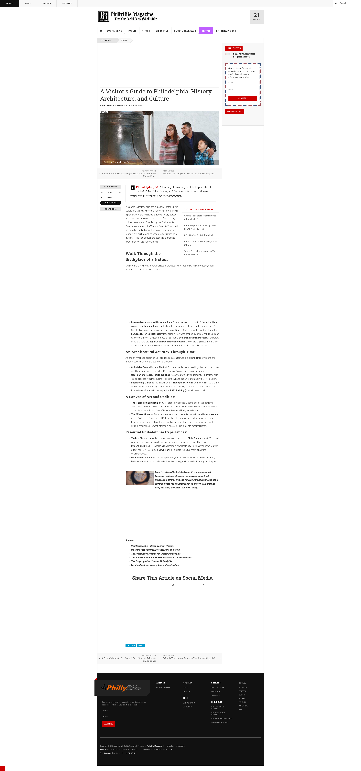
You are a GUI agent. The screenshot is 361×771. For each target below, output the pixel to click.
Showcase (215, 692)
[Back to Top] (2, 768)
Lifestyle (162, 30)
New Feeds (215, 695)
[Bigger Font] (119, 192)
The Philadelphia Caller (221, 719)
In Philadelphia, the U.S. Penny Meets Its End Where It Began (200, 227)
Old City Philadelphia (197, 209)
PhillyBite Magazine (154, 746)
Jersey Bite (67, 3)
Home (100, 30)
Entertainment (226, 30)
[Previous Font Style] (101, 197)
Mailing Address (163, 688)
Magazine (10, 3)
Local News (114, 30)
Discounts (46, 3)
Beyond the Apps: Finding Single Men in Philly (200, 243)
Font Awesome (106, 753)
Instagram (243, 706)
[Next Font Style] (119, 197)
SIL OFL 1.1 (132, 753)
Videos (27, 3)
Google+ (242, 695)
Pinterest (243, 699)
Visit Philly (130, 646)
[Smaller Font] (101, 192)
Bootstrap (104, 750)
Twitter (242, 691)
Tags (185, 688)
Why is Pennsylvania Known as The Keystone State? (200, 253)
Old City (141, 646)
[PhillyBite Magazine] (127, 16)
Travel (206, 30)
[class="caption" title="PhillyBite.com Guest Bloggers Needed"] (227, 54)
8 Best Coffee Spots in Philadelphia (199, 235)
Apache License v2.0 (164, 750)
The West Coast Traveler (218, 714)
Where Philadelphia (219, 723)
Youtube (242, 702)
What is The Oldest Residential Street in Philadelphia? (200, 217)
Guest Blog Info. (218, 688)
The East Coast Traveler (218, 708)
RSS (240, 710)
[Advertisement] (159, 66)
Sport (146, 30)
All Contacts (189, 703)
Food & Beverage (185, 30)
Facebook (243, 688)
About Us (187, 707)
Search (186, 692)
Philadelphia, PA (147, 187)
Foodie (132, 30)
